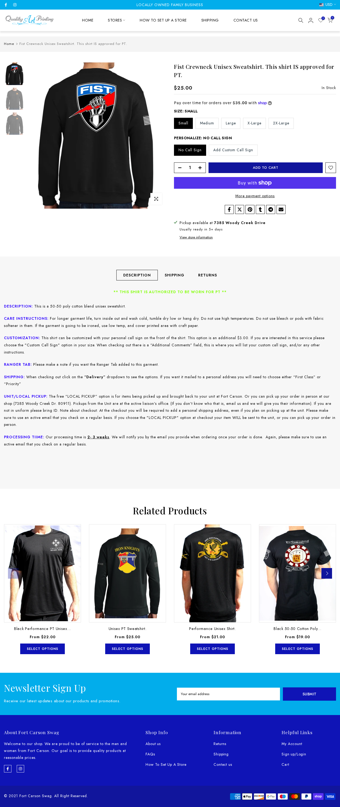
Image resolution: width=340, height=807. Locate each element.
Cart (285, 764)
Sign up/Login (294, 754)
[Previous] (13, 573)
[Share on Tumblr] (260, 209)
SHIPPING (210, 20)
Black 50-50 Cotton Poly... (297, 628)
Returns (220, 743)
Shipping (221, 754)
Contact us (223, 764)
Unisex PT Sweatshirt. (128, 628)
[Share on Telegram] (270, 209)
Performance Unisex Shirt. (212, 628)
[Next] (326, 573)
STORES (115, 20)
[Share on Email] (281, 209)
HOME (87, 20)
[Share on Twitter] (239, 209)
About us (153, 743)
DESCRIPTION (137, 275)
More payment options (255, 196)
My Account (292, 743)
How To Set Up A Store (166, 764)
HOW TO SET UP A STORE (163, 20)
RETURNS (207, 275)
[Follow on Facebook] (6, 5)
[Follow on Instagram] (15, 5)
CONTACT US (245, 20)
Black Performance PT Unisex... (42, 628)
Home (9, 43)
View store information (196, 237)
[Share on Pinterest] (249, 209)
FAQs (150, 754)
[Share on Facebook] (229, 209)
